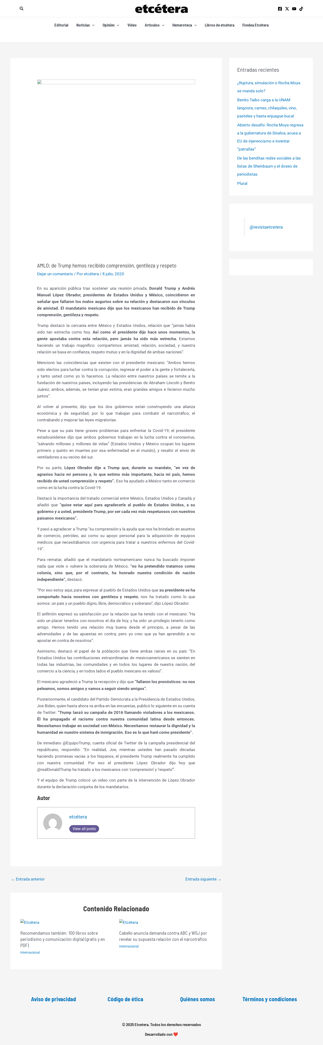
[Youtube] (294, 9)
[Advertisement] (116, 227)
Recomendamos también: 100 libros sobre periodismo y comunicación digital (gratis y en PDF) (62, 939)
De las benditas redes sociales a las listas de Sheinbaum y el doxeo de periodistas (269, 166)
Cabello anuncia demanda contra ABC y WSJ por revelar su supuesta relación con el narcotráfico (163, 936)
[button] (22, 9)
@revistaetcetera (266, 227)
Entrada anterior (28, 879)
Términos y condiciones (269, 999)
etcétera (78, 817)
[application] (92, 24)
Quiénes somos (197, 999)
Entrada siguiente (203, 879)
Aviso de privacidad (53, 999)
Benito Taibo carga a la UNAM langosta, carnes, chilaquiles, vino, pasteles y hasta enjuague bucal (267, 108)
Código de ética (125, 999)
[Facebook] (280, 9)
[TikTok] (301, 9)
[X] (287, 9)
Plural (242, 183)
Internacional (30, 952)
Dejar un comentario (55, 273)
